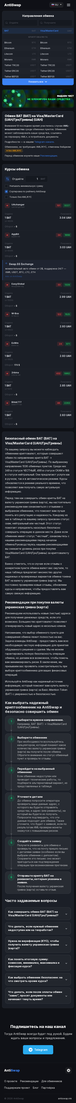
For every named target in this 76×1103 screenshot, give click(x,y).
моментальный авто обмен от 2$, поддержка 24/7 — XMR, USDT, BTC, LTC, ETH (35, 270)
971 (68, 344)
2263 (67, 403)
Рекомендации (48, 155)
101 (58, 205)
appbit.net (15, 237)
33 (59, 284)
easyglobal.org (17, 286)
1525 (67, 314)
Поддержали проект (17, 1087)
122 (59, 314)
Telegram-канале (44, 141)
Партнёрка (48, 1087)
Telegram (41, 1049)
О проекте (10, 1081)
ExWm (15, 342)
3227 (67, 205)
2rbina (15, 372)
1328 (67, 284)
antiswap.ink (65, 1098)
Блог (36, 1087)
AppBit (15, 234)
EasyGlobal (18, 283)
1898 (67, 235)
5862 (67, 373)
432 (58, 373)
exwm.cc (15, 345)
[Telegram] (68, 1070)
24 (60, 344)
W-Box (15, 313)
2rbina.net (15, 375)
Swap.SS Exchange (21, 264)
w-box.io (15, 316)
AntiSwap (12, 5)
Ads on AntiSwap (13, 276)
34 (59, 235)
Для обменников (51, 1081)
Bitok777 (16, 402)
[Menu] (68, 5)
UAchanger (17, 204)
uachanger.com (18, 207)
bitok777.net (16, 405)
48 (58, 403)
